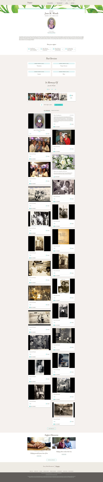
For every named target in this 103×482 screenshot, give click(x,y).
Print (74, 0)
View (71, 97)
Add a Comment (57, 126)
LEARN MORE (39, 455)
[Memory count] (47, 89)
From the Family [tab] (55, 110)
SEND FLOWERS (57, 176)
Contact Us (69, 0)
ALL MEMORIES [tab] (47, 110)
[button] (50, 3)
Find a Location (63, 0)
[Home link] (30, 3)
